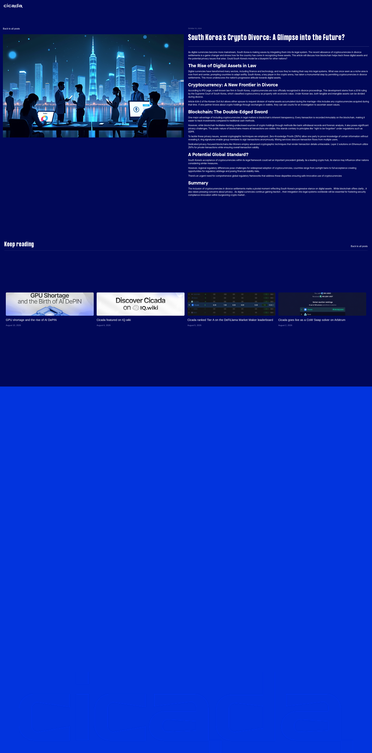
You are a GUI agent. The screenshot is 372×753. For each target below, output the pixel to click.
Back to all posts (11, 29)
